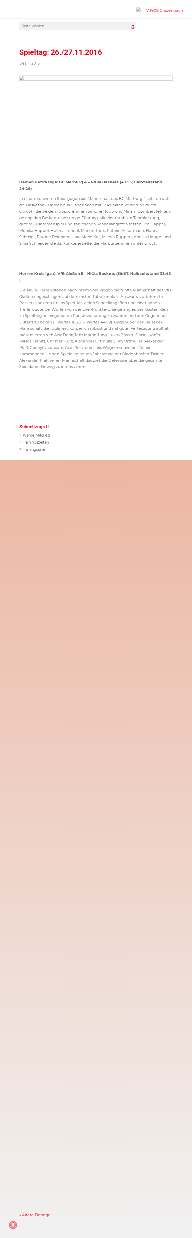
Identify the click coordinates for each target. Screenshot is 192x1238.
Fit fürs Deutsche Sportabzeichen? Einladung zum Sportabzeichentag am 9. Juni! (75, 505)
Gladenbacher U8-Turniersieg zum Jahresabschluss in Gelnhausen (92, 807)
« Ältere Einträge (34, 1214)
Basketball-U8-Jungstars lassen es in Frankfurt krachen (81, 952)
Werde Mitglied (34, 435)
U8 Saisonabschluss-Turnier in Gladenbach (68, 735)
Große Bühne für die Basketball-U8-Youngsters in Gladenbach (87, 880)
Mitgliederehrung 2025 (48, 1155)
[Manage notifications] (13, 1225)
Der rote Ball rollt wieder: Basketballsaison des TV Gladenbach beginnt (88, 1027)
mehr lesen (35, 548)
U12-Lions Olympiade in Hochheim (60, 1082)
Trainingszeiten (34, 442)
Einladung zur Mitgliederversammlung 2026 (69, 579)
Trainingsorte (32, 449)
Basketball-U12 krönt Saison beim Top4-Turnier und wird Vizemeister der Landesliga (96, 654)
